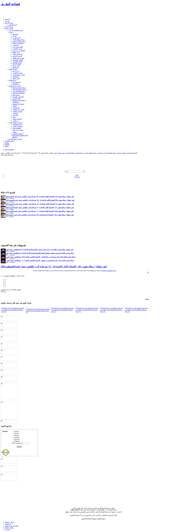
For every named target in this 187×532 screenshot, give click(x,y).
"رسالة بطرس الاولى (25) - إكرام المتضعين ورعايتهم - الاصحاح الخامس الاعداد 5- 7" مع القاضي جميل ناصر (40, 260)
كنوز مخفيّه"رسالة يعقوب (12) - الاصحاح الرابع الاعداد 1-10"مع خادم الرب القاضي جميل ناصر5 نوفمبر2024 (40, 215)
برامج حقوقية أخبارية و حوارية (107, 153)
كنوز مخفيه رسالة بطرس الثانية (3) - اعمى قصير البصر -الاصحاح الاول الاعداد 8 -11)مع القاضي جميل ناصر (39, 249)
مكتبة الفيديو (79, 153)
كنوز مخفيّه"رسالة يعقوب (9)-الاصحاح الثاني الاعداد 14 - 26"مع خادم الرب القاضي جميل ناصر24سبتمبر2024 (40, 200)
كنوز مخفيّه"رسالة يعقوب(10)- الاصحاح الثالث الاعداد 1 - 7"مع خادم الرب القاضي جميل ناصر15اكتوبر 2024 (40, 211)
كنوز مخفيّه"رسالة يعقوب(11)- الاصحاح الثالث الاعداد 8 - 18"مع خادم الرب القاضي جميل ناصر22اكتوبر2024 (40, 196)
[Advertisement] (36, 12)
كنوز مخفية (61, 153)
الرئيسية (129, 153)
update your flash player (108, 270)
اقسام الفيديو (69, 153)
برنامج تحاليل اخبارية (90, 153)
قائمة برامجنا (121, 153)
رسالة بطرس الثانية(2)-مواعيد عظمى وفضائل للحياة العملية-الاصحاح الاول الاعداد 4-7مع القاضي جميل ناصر (40, 253)
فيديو (77, 175)
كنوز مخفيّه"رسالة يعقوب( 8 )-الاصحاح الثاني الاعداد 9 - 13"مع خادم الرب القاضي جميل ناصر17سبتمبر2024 (40, 204)
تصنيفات (77, 177)
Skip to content (9, 149)
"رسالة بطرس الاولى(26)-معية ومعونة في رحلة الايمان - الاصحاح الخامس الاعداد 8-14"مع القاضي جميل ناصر (41, 257)
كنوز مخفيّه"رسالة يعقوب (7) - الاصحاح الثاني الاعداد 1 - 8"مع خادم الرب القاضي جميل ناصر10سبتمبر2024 (40, 207)
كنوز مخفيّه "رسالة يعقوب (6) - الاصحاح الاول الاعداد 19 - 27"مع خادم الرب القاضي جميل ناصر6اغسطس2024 (54, 266)
